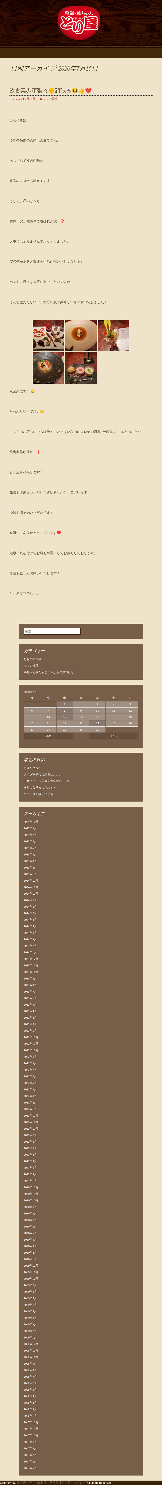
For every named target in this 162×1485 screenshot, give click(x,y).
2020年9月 (30, 1207)
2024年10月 (31, 893)
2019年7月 (30, 1298)
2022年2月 (30, 1102)
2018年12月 (31, 1344)
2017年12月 (31, 1422)
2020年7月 (30, 1220)
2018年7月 (30, 1376)
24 (97, 723)
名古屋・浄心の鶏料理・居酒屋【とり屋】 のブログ (51, 1483)
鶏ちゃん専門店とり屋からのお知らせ (49, 672)
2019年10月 (31, 1279)
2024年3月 (30, 939)
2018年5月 (30, 1390)
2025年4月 (30, 854)
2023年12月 (31, 959)
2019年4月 (30, 1318)
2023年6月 (30, 998)
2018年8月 (30, 1370)
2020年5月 (30, 1233)
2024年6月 (30, 920)
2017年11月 (31, 1429)
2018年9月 (30, 1363)
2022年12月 (31, 1037)
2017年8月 (30, 1448)
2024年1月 (30, 952)
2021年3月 (30, 1174)
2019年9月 (30, 1285)
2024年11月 (31, 887)
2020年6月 (30, 1226)
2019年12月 (31, 1266)
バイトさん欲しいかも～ (40, 794)
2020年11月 (31, 1194)
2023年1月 (30, 1031)
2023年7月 (30, 991)
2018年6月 (30, 1383)
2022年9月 (30, 1057)
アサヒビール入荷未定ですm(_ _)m (46, 781)
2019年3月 (30, 1324)
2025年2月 (30, 867)
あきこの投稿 (32, 659)
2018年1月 (30, 1416)
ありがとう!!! (32, 768)
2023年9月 (30, 978)
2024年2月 (30, 946)
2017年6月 (30, 1461)
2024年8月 (30, 907)
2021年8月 (30, 1141)
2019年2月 (30, 1331)
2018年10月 (31, 1357)
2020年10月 (31, 1200)
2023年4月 (30, 1011)
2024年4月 (30, 933)
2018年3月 (30, 1403)
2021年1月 (30, 1181)
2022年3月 (30, 1096)
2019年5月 (30, 1311)
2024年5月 (30, 926)
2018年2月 (30, 1409)
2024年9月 (30, 900)
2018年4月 (30, 1396)
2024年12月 (31, 880)
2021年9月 (30, 1135)
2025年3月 (30, 861)
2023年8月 (30, 985)
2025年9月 (30, 828)
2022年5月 (30, 1083)
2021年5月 (30, 1161)
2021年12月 (31, 1115)
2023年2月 (30, 1024)
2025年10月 (31, 822)
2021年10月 (31, 1128)
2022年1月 (30, 1109)
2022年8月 (30, 1063)
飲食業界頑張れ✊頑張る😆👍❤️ (50, 90)
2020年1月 (30, 1259)
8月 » (114, 736)
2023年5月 (30, 1004)
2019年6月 (30, 1305)
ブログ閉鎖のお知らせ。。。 (43, 774)
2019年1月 (30, 1337)
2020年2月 (30, 1252)
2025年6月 (30, 841)
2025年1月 (30, 874)
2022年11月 (31, 1044)
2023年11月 (31, 965)
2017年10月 (31, 1435)
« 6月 (48, 736)
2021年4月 (30, 1168)
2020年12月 (31, 1187)
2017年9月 (30, 1442)
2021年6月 (30, 1155)
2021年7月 (30, 1148)
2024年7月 (30, 913)
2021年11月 (31, 1122)
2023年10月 (31, 972)
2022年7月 (30, 1070)
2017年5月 (30, 1468)
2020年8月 (30, 1213)
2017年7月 (30, 1455)
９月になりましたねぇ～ (40, 787)
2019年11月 (31, 1272)
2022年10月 (31, 1050)
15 (64, 717)
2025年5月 (30, 848)
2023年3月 (30, 1017)
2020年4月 (30, 1239)
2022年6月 (30, 1076)
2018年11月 (31, 1350)
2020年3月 (30, 1246)
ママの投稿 (50, 99)
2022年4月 (30, 1089)
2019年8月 (30, 1292)
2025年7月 (30, 835)
